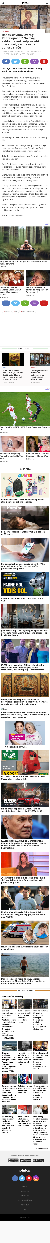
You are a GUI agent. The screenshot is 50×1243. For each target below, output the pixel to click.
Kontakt (25, 1187)
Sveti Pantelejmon (27, 311)
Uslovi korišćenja (25, 1200)
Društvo (5, 31)
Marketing (25, 1191)
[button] (3, 363)
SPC (15, 311)
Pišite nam (25, 1205)
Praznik (7, 311)
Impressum (25, 1196)
